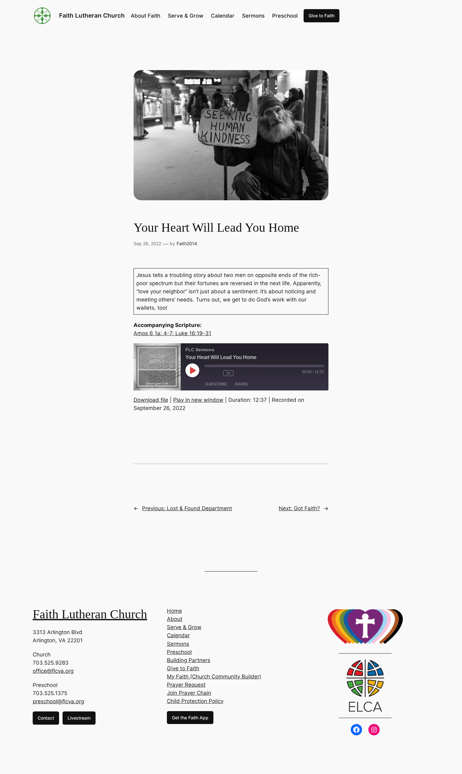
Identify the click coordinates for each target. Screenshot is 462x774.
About (174, 619)
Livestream (79, 718)
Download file (151, 400)
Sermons (178, 644)
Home (174, 611)
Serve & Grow (184, 627)
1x (228, 373)
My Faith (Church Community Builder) (214, 676)
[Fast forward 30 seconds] (240, 373)
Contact (46, 718)
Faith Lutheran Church (92, 15)
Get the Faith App (190, 717)
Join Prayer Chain (189, 693)
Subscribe (216, 384)
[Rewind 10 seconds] (217, 373)
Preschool (179, 652)
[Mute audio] (207, 373)
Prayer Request (186, 685)
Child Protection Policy (195, 701)
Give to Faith (321, 15)
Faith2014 (187, 243)
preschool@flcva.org (58, 701)
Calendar (178, 635)
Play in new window (198, 400)
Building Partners (188, 660)
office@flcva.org (53, 671)
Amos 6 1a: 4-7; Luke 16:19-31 (172, 333)
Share (241, 384)
